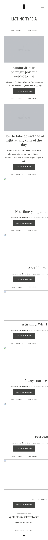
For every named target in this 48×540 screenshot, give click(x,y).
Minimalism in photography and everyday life (24, 72)
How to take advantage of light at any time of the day (24, 140)
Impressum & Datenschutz (24, 523)
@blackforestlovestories (24, 517)
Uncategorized (17, 31)
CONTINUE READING (24, 91)
